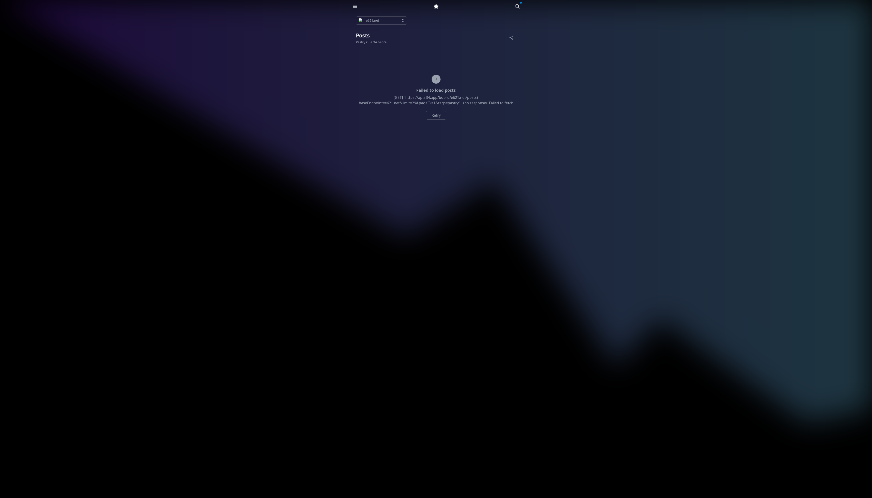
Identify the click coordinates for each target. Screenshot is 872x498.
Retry (436, 115)
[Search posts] (517, 6)
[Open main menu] (355, 6)
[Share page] (511, 38)
